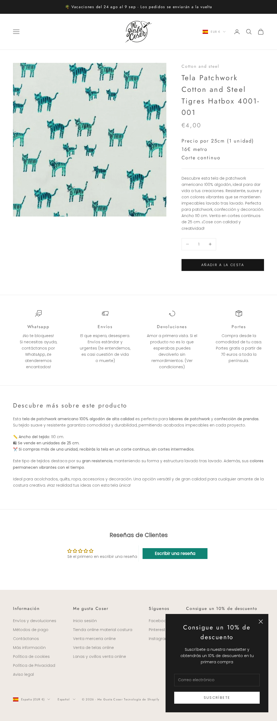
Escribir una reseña (175, 553)
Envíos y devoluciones (34, 620)
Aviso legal (23, 674)
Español (64, 699)
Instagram (159, 638)
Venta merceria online (94, 638)
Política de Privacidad (34, 665)
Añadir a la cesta (222, 264)
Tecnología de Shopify (141, 699)
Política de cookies (31, 656)
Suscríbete (217, 697)
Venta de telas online (93, 647)
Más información (29, 647)
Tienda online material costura (102, 629)
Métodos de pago (30, 629)
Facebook (158, 620)
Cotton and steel (200, 66)
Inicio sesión (85, 620)
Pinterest (157, 629)
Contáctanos (26, 638)
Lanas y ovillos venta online (99, 656)
